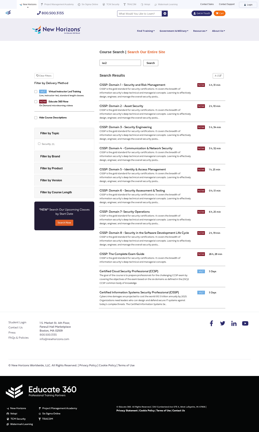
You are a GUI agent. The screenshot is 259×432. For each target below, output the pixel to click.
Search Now (64, 222)
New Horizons (29, 4)
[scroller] (253, 428)
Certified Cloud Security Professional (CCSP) (129, 271)
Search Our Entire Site (146, 52)
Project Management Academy (59, 4)
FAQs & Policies (18, 338)
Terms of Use (126, 365)
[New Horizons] (56, 29)
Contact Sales (207, 4)
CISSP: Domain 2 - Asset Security (121, 106)
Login (249, 5)
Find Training (145, 30)
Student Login (17, 322)
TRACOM (131, 4)
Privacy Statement (127, 410)
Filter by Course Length (56, 192)
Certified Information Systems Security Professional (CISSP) (139, 292)
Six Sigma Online (89, 4)
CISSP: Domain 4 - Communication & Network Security (136, 148)
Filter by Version (51, 180)
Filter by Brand (50, 156)
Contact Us (15, 327)
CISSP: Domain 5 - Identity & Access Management (133, 169)
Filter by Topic (49, 133)
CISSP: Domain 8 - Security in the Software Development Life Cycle (144, 233)
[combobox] (139, 14)
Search (151, 63)
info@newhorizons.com (54, 339)
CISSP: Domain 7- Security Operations (125, 211)
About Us (217, 30)
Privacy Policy (88, 365)
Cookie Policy (107, 365)
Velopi (147, 4)
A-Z (217, 76)
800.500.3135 (52, 13)
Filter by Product (51, 168)
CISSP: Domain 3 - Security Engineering (126, 127)
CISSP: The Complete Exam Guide (122, 254)
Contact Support (227, 4)
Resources (199, 30)
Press (12, 332)
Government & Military (173, 30)
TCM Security (112, 4)
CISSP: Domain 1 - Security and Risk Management (132, 85)
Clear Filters (45, 76)
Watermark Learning (168, 4)
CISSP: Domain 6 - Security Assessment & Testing (132, 190)
